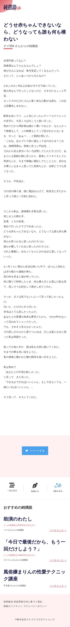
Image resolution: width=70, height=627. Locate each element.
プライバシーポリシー (35, 606)
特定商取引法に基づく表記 (28, 601)
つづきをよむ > (57, 530)
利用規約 (8, 601)
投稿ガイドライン (13, 606)
